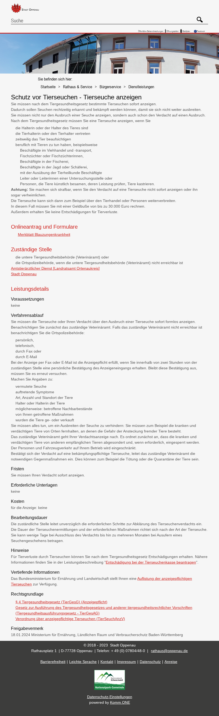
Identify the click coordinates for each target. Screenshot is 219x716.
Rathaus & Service (77, 86)
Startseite (48, 86)
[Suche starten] (198, 18)
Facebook (201, 31)
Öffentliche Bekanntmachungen (150, 31)
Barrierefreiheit (52, 662)
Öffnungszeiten (172, 31)
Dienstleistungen (141, 86)
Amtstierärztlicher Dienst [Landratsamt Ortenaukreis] (55, 268)
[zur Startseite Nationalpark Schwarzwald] (109, 688)
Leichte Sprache (83, 662)
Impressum (126, 662)
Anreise (171, 662)
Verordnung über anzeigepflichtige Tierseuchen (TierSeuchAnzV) (70, 619)
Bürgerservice (110, 86)
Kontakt (106, 662)
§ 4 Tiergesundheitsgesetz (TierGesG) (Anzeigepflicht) (61, 602)
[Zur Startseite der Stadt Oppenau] (29, 13)
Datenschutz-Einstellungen (109, 697)
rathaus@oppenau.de (169, 651)
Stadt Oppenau (24, 274)
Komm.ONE (120, 702)
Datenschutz (150, 662)
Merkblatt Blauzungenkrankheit (44, 234)
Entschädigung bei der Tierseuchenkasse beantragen (151, 562)
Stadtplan (186, 31)
